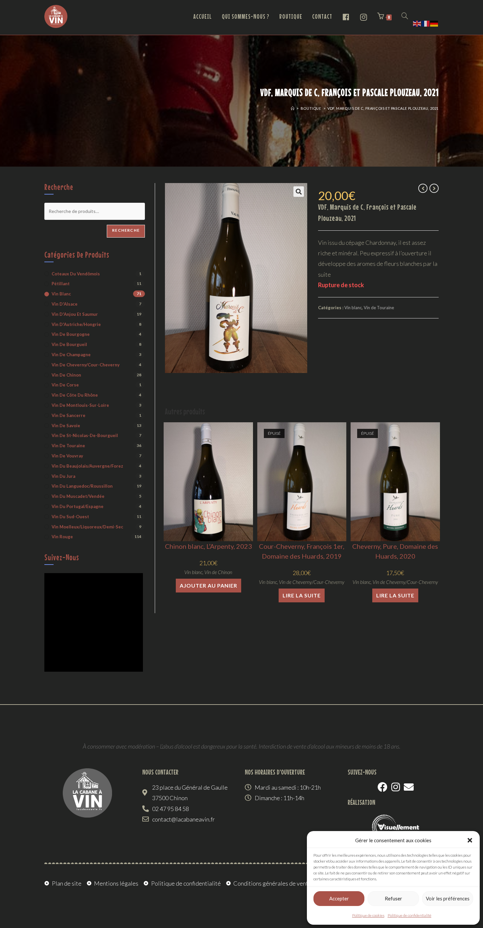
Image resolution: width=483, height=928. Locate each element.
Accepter (339, 898)
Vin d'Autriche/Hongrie (76, 324)
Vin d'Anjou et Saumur (75, 314)
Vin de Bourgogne (71, 334)
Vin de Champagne (71, 354)
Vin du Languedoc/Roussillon (82, 486)
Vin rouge (62, 536)
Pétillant (61, 283)
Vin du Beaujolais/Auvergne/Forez (87, 466)
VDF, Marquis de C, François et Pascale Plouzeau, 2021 (383, 108)
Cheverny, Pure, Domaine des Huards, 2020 (395, 551)
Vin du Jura (63, 476)
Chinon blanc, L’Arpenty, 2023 (208, 546)
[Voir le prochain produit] (434, 188)
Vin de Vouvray (67, 455)
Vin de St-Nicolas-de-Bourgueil (85, 435)
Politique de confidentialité (409, 915)
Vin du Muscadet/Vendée (78, 496)
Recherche (126, 230)
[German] (434, 23)
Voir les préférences (448, 898)
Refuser (393, 898)
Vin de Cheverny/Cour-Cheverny (311, 582)
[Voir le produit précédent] (422, 188)
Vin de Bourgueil (69, 344)
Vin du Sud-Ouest (70, 516)
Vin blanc (353, 307)
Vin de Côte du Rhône (75, 395)
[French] (426, 23)
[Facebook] (382, 787)
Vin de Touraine (379, 307)
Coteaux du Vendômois (76, 273)
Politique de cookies (368, 915)
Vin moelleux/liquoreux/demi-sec (87, 526)
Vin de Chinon (218, 572)
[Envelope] (409, 787)
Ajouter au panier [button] (208, 585)
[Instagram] (396, 787)
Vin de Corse (65, 384)
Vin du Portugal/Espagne (78, 506)
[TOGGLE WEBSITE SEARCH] (405, 16)
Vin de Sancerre (68, 415)
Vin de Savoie (66, 425)
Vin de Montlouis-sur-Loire (80, 405)
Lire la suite (302, 595)
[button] (470, 840)
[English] (417, 23)
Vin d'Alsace (65, 304)
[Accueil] (293, 108)
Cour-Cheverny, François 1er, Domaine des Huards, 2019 (301, 551)
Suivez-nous (61, 557)
